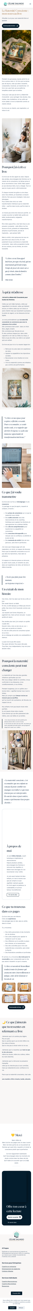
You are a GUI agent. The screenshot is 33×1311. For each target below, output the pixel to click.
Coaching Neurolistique (9, 1284)
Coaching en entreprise (9, 1266)
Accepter (12, 1307)
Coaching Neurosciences (9, 1281)
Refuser (21, 1307)
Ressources (5, 1286)
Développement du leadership (11, 1269)
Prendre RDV (16, 1293)
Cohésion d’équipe (7, 1271)
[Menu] (30, 4)
